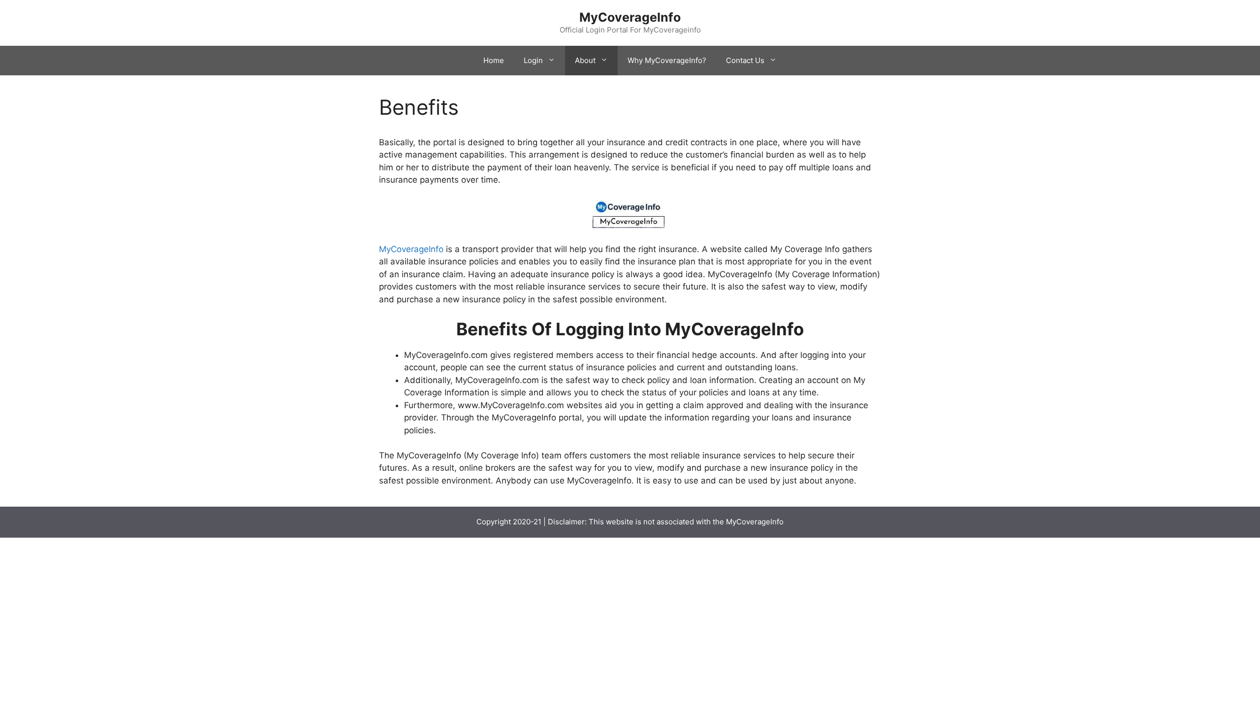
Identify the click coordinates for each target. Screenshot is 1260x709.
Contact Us (745, 60)
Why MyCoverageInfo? (667, 60)
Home (493, 60)
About (585, 60)
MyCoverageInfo (630, 17)
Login (533, 60)
